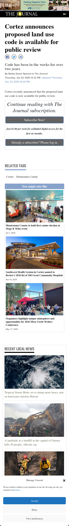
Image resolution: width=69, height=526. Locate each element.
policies (17, 490)
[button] (64, 480)
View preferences (34, 518)
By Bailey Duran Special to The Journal (26, 73)
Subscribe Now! (34, 120)
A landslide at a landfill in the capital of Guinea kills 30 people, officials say (32, 442)
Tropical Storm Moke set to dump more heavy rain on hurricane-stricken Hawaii (34, 394)
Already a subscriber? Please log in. (34, 142)
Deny (34, 509)
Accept (34, 500)
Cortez (9, 176)
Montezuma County (27, 176)
